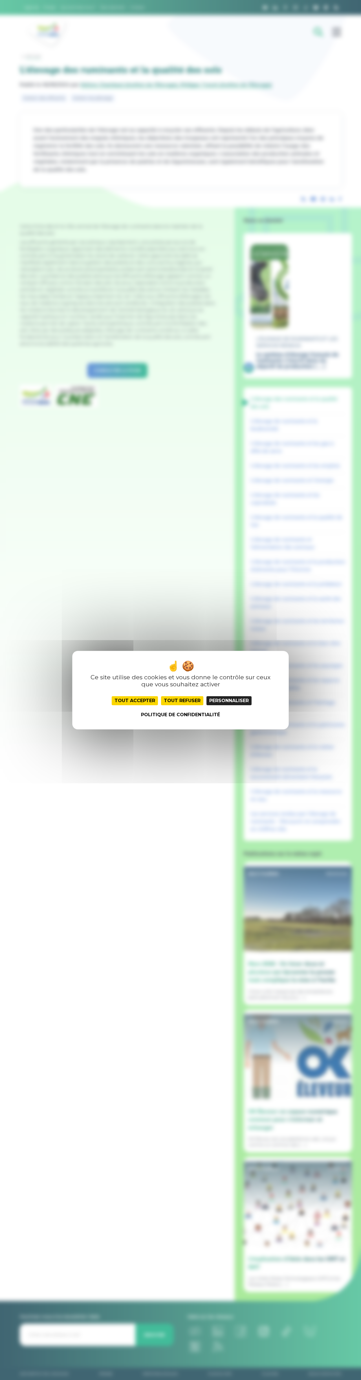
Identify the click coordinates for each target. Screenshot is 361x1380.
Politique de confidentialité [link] (180, 714)
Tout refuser (182, 700)
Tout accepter (135, 700)
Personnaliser (229, 700)
